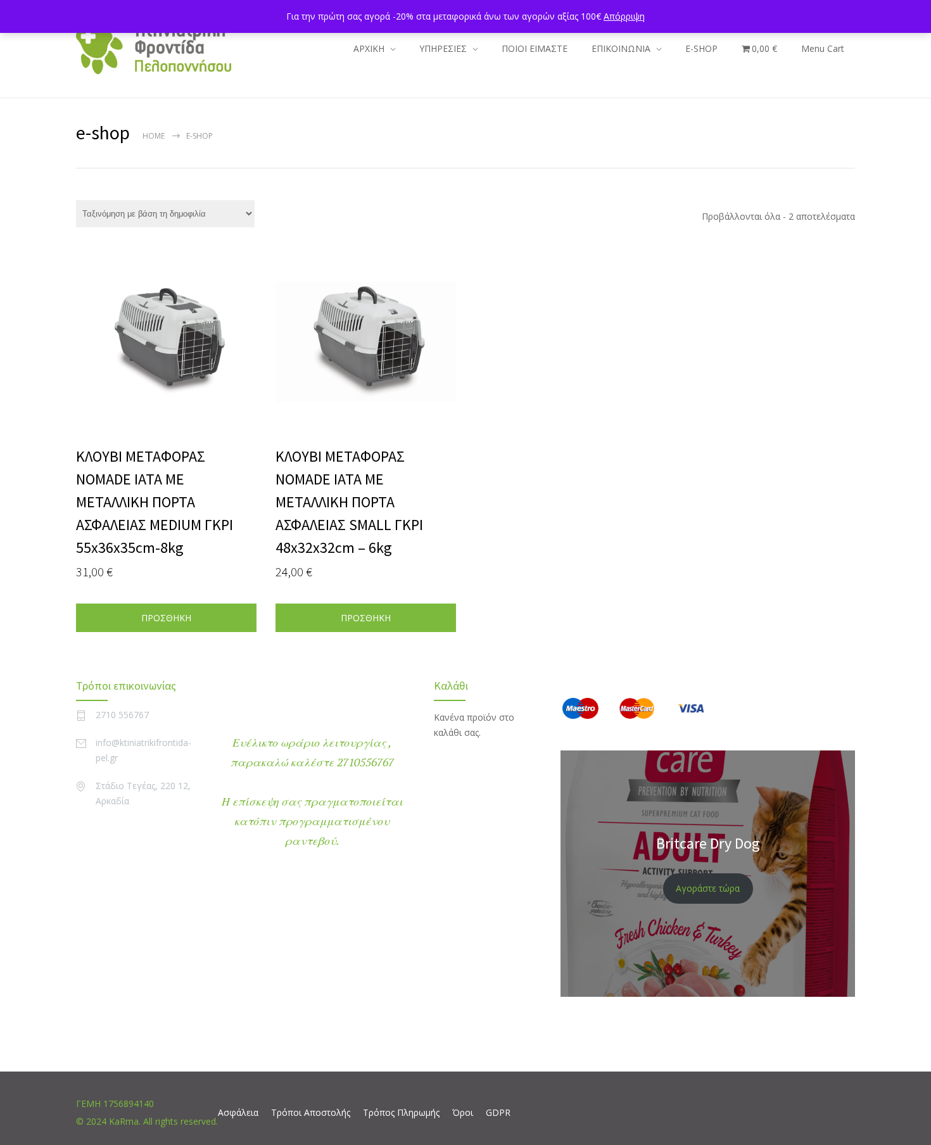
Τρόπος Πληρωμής (401, 1112)
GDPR (498, 1112)
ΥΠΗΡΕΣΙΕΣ (443, 48)
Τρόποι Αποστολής (310, 1112)
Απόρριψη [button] (624, 16)
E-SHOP (701, 48)
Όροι (462, 1112)
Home (153, 135)
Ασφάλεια (238, 1112)
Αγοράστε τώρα (708, 888)
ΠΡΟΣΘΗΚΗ (166, 618)
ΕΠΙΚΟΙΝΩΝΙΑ (621, 48)
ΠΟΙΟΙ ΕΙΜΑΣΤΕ (534, 48)
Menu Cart (822, 48)
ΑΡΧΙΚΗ (368, 48)
